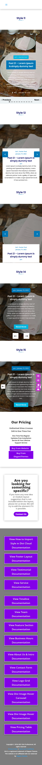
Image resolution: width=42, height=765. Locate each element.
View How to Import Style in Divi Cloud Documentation (21, 543)
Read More (21, 326)
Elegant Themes (22, 756)
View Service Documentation (21, 585)
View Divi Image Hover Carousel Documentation (21, 698)
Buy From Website (20, 448)
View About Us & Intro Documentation (21, 656)
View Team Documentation (21, 614)
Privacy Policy (12, 749)
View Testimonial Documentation (21, 572)
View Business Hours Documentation (21, 640)
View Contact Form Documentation (21, 669)
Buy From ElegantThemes (21, 455)
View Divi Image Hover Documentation (21, 716)
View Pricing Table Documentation (21, 729)
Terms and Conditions (26, 749)
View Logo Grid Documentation (21, 683)
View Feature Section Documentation (21, 627)
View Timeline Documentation (21, 601)
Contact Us (21, 514)
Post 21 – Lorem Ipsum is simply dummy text (21, 65)
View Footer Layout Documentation (21, 558)
